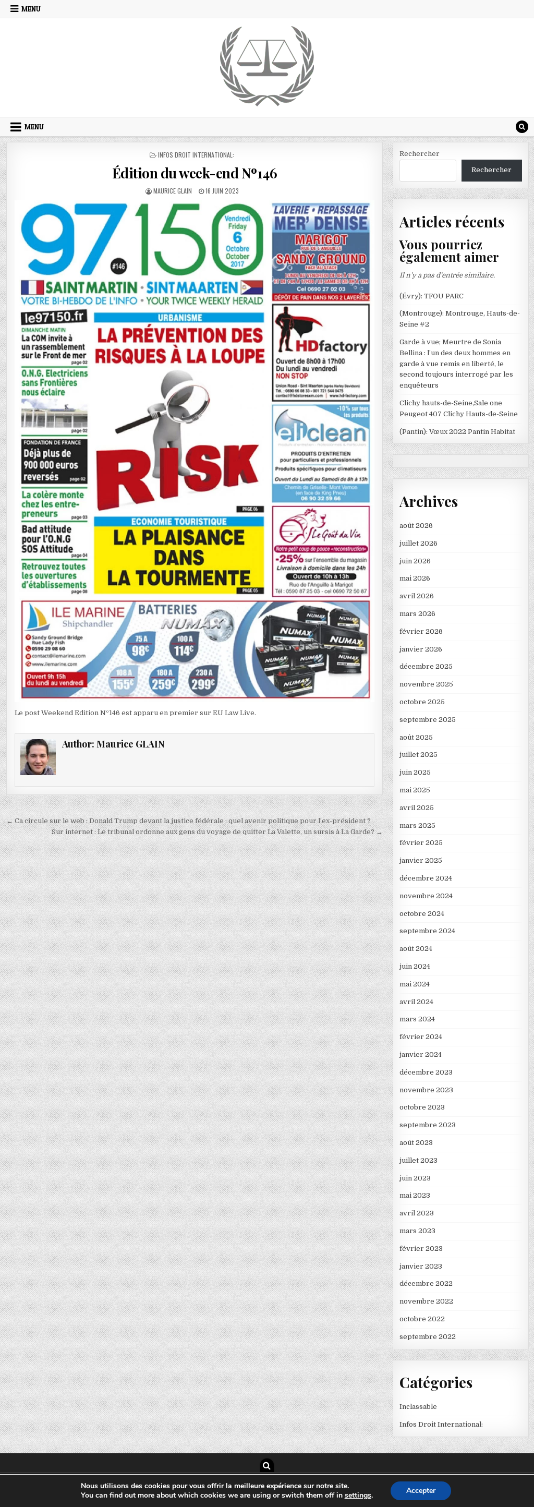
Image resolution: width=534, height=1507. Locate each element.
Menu (31, 9)
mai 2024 (414, 984)
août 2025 (416, 737)
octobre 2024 (421, 914)
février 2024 (420, 1037)
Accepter (420, 1491)
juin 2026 (415, 561)
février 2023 (421, 1248)
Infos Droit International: (196, 154)
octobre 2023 (422, 1107)
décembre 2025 (426, 666)
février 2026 (421, 631)
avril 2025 (416, 808)
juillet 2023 (418, 1160)
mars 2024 (417, 1019)
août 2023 (416, 1143)
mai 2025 (414, 790)
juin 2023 (415, 1178)
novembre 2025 (426, 684)
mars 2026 (417, 614)
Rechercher (419, 154)
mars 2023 (417, 1231)
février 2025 (421, 843)
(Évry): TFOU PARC (431, 296)
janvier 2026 (420, 649)
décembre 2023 (426, 1072)
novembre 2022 (426, 1301)
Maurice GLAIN (172, 190)
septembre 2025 (427, 720)
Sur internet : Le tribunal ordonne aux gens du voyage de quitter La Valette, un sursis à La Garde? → (217, 832)
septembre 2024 (427, 931)
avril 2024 (416, 1002)
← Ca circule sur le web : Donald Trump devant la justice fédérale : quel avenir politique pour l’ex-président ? (188, 821)
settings (358, 1495)
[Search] (522, 126)
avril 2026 (416, 596)
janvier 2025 (420, 860)
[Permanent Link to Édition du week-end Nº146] (195, 451)
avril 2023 (416, 1213)
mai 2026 (414, 578)
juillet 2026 (418, 543)
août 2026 (416, 525)
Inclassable (418, 1406)
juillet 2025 (418, 754)
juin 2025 (415, 772)
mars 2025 (417, 825)
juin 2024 (414, 966)
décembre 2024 (425, 878)
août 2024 (415, 949)
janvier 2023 (420, 1266)
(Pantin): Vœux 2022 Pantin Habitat (457, 432)
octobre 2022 (422, 1319)
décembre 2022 (426, 1283)
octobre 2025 (422, 702)
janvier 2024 (420, 1054)
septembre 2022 (427, 1337)
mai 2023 (414, 1195)
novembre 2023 (426, 1090)
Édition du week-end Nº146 (194, 173)
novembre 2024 (426, 896)
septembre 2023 (427, 1125)
